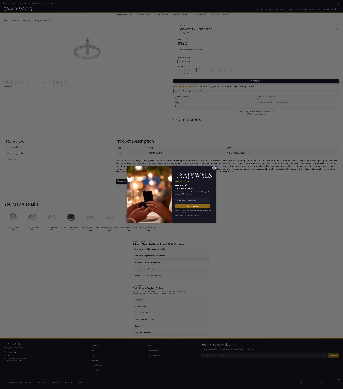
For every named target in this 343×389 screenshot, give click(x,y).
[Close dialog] (214, 167)
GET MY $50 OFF (192, 206)
